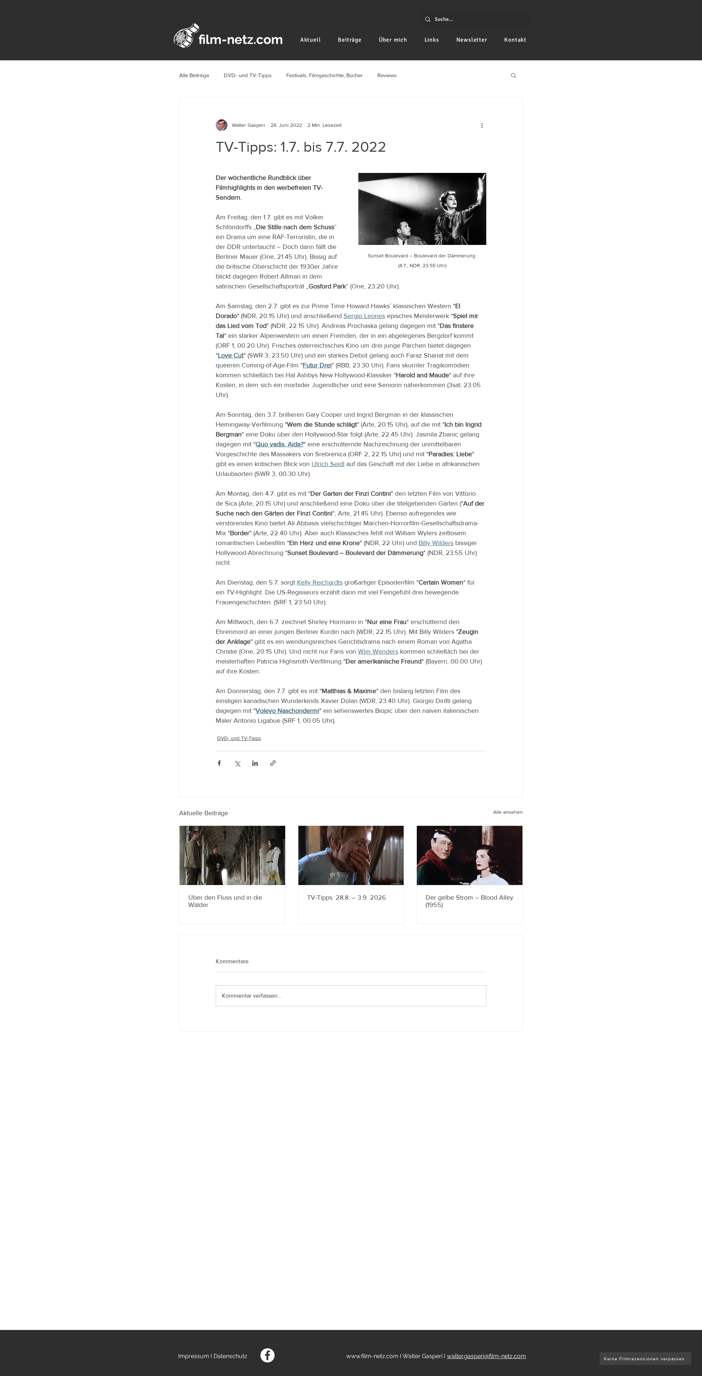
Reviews (387, 75)
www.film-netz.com (372, 1356)
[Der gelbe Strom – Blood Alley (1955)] (469, 855)
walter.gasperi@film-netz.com (486, 1356)
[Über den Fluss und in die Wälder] (232, 855)
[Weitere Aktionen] (482, 125)
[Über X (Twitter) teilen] (237, 763)
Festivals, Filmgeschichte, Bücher (324, 75)
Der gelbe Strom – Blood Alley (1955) (469, 901)
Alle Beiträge (194, 75)
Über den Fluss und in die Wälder (225, 901)
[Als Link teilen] (272, 763)
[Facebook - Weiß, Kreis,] (267, 1355)
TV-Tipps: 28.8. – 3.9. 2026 (346, 897)
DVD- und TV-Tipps (248, 75)
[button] (513, 75)
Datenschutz (230, 1356)
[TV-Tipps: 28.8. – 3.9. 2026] (351, 855)
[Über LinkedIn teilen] (255, 763)
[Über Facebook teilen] (219, 763)
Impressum (193, 1356)
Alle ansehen (508, 812)
